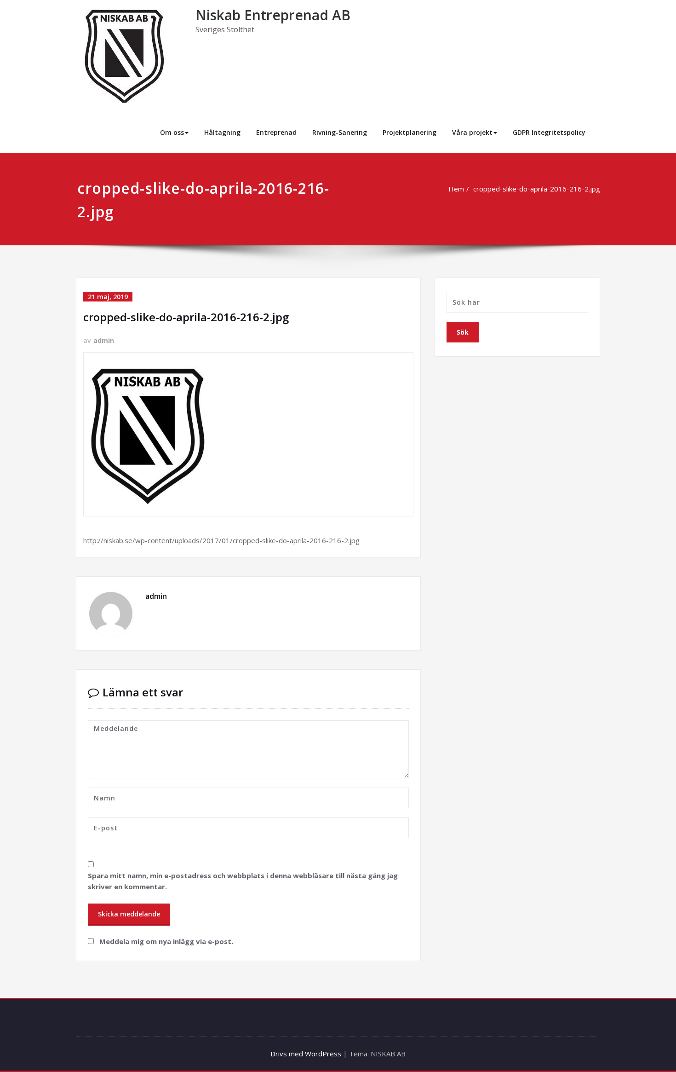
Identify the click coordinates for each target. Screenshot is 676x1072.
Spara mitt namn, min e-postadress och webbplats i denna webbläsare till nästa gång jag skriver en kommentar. (243, 881)
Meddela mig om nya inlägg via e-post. (166, 941)
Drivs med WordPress (305, 1053)
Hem (456, 188)
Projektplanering (409, 132)
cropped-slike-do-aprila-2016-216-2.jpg (536, 188)
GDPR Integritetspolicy (549, 132)
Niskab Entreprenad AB (272, 15)
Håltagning (222, 132)
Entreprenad (276, 132)
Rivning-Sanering (339, 132)
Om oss (172, 132)
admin (103, 340)
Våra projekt (472, 132)
